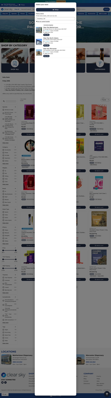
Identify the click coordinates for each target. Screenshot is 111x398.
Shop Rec (46, 34)
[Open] (74, 18)
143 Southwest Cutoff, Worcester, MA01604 (54, 50)
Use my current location (43, 21)
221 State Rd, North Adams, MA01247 (52, 39)
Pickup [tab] (56, 9)
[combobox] (54, 19)
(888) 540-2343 (49, 32)
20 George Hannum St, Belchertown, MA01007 (55, 29)
